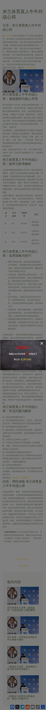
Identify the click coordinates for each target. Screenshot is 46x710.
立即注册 (26, 359)
